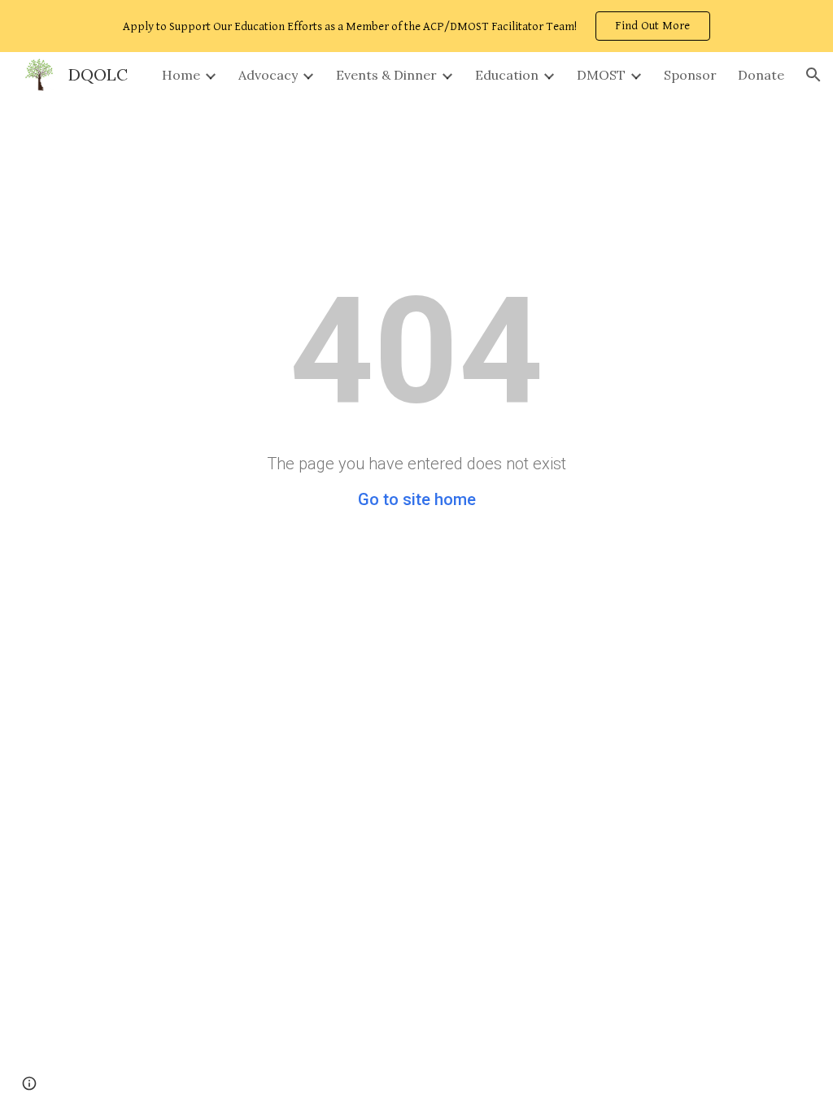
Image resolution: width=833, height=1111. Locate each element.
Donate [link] (761, 75)
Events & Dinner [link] (386, 75)
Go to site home (417, 499)
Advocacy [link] (268, 75)
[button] (813, 74)
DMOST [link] (601, 75)
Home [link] (181, 75)
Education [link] (507, 75)
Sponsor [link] (690, 75)
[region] (416, 26)
